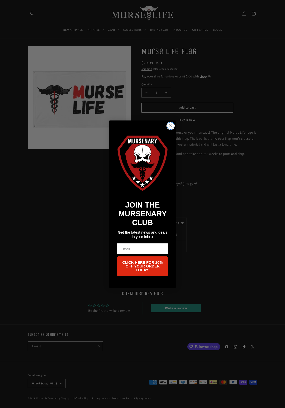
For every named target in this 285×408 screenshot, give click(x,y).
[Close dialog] (170, 125)
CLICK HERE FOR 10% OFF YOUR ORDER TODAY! (142, 266)
